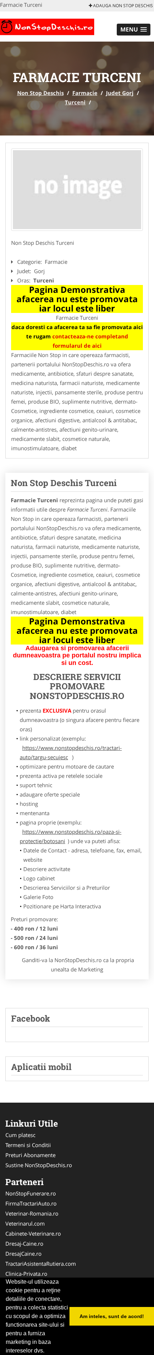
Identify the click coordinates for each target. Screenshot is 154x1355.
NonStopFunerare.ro (30, 1193)
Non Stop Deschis (40, 92)
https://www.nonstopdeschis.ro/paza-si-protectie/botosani (70, 836)
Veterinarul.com (25, 1223)
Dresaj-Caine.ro (24, 1243)
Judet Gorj (120, 92)
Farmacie (84, 92)
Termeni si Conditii (28, 1145)
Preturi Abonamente (30, 1155)
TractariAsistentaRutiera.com (40, 1263)
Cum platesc (20, 1135)
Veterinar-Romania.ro (31, 1213)
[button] (133, 29)
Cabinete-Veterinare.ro (33, 1233)
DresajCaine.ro (23, 1253)
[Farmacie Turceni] (77, 189)
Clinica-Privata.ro (26, 1273)
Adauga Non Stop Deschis (122, 6)
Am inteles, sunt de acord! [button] (112, 1316)
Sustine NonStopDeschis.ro (38, 1165)
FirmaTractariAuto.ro (31, 1203)
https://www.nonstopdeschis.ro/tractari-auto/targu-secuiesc (71, 752)
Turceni (75, 102)
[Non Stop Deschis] (47, 25)
